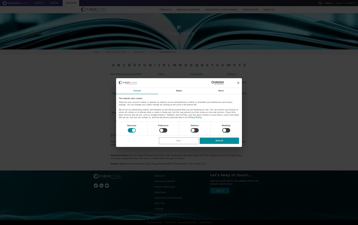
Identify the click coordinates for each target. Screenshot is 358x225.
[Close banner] (238, 83)
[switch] (163, 130)
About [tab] (221, 90)
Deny (178, 141)
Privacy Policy (195, 117)
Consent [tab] (137, 90)
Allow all (219, 141)
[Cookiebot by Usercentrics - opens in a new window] (211, 83)
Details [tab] (179, 90)
